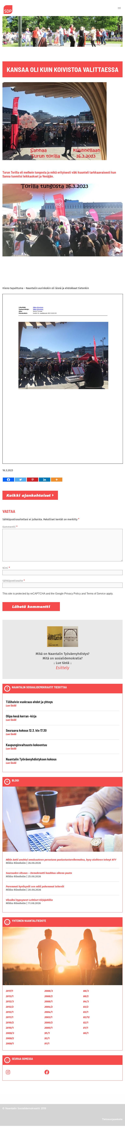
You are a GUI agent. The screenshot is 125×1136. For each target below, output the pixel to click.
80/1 (85, 1033)
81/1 (85, 1027)
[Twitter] (20, 480)
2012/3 (10, 1001)
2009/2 (10, 1038)
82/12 (86, 1017)
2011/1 (9, 1017)
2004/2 (48, 1006)
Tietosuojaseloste (112, 1119)
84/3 (86, 1001)
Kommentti (9, 526)
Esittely (62, 667)
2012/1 (9, 1012)
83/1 (85, 1012)
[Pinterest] (32, 480)
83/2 (85, 1006)
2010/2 (10, 1022)
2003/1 (48, 1017)
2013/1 (9, 996)
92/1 (46, 1038)
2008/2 (48, 996)
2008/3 (48, 990)
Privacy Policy (72, 593)
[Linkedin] (44, 480)
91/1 (46, 1043)
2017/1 (9, 990)
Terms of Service (96, 593)
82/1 (85, 1022)
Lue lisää (11, 705)
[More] (56, 480)
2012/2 (10, 1006)
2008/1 (48, 1001)
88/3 (86, 990)
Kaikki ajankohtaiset (29, 495)
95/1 (47, 1033)
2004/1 (48, 1012)
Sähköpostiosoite (13, 580)
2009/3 (10, 1033)
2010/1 (10, 1027)
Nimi (6, 567)
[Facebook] (8, 480)
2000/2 (48, 1022)
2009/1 (10, 1043)
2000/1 (48, 1027)
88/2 (86, 996)
